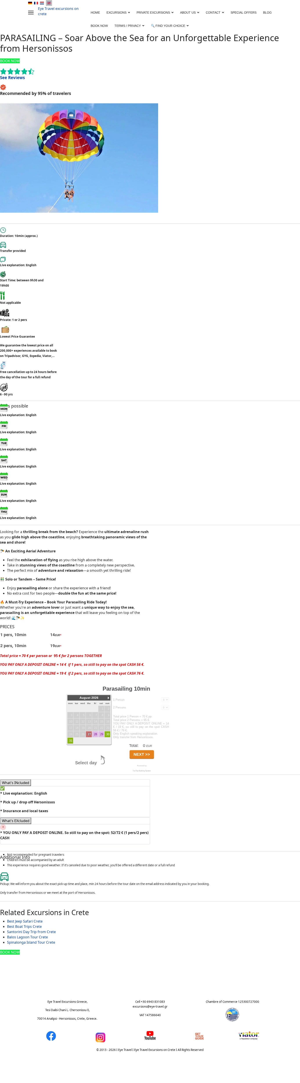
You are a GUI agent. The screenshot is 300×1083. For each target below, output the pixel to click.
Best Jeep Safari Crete (25, 921)
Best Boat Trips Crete (24, 926)
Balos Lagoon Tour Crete (27, 937)
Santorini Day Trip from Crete (31, 931)
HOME (95, 12)
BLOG (267, 12)
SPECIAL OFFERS (244, 12)
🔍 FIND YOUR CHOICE (168, 25)
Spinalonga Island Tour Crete (31, 942)
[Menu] (31, 12)
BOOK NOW (99, 25)
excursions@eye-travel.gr (150, 1006)
